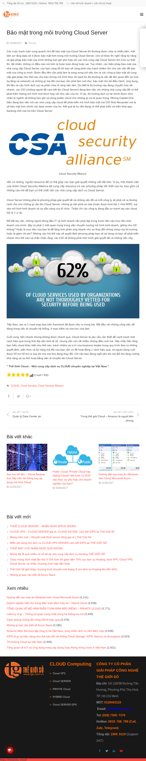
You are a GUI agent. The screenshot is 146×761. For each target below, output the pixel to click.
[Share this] (10, 396)
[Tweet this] (18, 396)
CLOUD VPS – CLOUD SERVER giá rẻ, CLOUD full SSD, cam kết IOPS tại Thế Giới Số (62, 531)
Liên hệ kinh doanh (81, 3)
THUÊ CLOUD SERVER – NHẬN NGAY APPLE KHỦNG (43, 526)
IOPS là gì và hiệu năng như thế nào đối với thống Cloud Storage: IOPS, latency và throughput (63, 636)
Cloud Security (28, 385)
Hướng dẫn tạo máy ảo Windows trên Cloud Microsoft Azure (43, 597)
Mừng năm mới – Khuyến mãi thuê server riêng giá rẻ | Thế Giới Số (50, 537)
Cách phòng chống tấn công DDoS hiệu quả (33, 619)
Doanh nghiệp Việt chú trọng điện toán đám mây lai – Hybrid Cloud (47, 603)
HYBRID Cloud (61, 697)
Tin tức (32, 43)
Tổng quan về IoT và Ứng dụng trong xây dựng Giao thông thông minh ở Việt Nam (56, 647)
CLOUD (15, 385)
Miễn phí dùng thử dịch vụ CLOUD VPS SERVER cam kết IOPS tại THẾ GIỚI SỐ (58, 542)
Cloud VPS (58, 673)
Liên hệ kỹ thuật (102, 3)
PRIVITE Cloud (61, 689)
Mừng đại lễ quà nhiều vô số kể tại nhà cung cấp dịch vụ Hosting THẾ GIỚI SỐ (57, 554)
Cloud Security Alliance (50, 385)
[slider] (18, 374)
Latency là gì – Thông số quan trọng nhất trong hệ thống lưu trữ (45, 614)
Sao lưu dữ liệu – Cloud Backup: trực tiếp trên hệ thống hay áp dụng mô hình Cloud (26, 478)
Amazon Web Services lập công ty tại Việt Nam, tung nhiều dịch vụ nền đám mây (55, 630)
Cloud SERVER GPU (65, 704)
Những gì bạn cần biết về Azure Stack (32, 574)
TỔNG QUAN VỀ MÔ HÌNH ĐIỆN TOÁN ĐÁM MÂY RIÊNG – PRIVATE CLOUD (54, 608)
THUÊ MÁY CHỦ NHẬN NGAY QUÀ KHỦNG (36, 548)
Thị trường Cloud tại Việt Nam (25, 641)
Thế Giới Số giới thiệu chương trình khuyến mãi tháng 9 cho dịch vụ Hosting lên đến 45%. (64, 569)
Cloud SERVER (62, 681)
